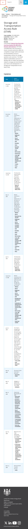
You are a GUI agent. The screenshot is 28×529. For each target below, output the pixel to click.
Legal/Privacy (7, 512)
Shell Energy (17, 153)
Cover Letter (17, 360)
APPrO (16, 214)
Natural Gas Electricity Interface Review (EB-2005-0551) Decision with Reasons (14, 45)
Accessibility (6, 511)
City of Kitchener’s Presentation (17, 411)
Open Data (6, 515)
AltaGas (16, 133)
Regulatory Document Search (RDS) (13, 504)
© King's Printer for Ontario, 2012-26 (11, 526)
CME (16, 141)
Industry (8, 14)
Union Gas (17, 249)
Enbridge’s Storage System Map (17, 407)
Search (9, 2)
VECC (16, 167)
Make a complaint (8, 502)
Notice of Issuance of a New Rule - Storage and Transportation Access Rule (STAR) (18, 104)
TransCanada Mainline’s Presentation (18, 416)
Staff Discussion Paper (17, 364)
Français (6, 507)
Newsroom (6, 500)
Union (16, 165)
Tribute (16, 164)
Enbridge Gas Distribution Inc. (18, 300)
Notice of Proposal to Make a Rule (17, 269)
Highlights (17, 386)
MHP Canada (17, 151)
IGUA (16, 150)
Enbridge (17, 143)
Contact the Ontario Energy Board (12, 498)
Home (3, 14)
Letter (16, 470)
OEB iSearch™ (7, 505)
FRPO (16, 145)
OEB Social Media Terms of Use (11, 514)
